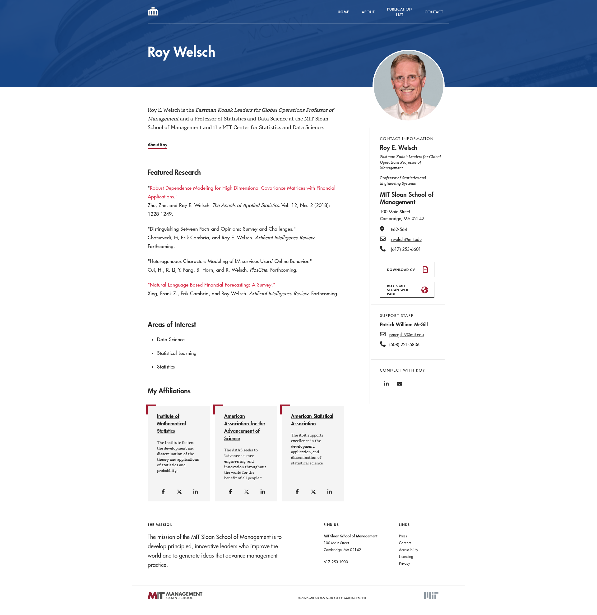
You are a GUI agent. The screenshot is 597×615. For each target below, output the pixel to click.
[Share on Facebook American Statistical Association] (297, 492)
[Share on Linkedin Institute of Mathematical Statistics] (195, 492)
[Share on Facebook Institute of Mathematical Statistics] (163, 492)
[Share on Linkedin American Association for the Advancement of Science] (263, 492)
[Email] (399, 384)
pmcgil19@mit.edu (406, 334)
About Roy (157, 144)
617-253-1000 (336, 561)
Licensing (406, 556)
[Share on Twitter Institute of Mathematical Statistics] (179, 492)
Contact (434, 11)
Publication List (399, 12)
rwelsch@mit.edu (406, 239)
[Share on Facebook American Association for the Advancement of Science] (230, 492)
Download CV (401, 269)
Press (403, 535)
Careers (405, 542)
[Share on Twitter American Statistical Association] (313, 492)
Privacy (404, 563)
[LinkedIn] (386, 384)
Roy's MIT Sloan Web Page (397, 289)
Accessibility (408, 549)
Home (343, 11)
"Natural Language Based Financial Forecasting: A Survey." (211, 285)
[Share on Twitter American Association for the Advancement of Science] (246, 492)
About (368, 11)
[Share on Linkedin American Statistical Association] (329, 492)
